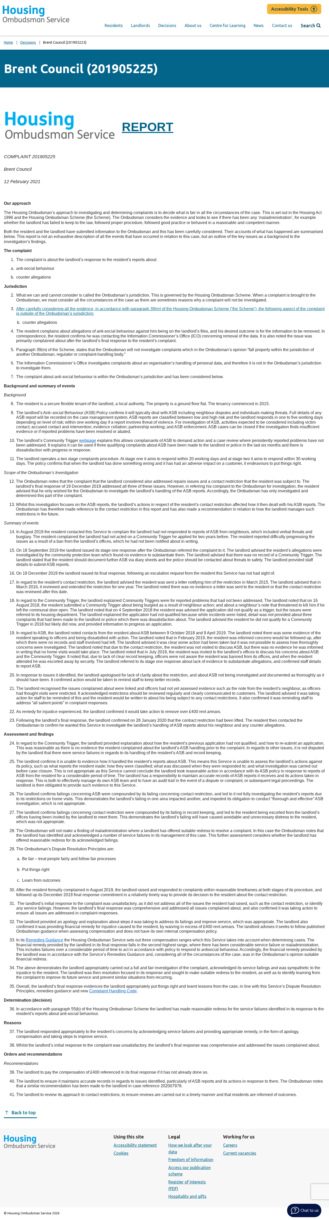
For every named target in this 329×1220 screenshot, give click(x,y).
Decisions (167, 25)
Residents (114, 25)
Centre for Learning (227, 25)
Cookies (121, 1153)
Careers (230, 1145)
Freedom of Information (190, 1159)
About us (193, 25)
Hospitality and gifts (187, 1196)
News (259, 25)
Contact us (282, 25)
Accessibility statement (135, 1145)
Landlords (140, 25)
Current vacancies (239, 1153)
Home (8, 42)
